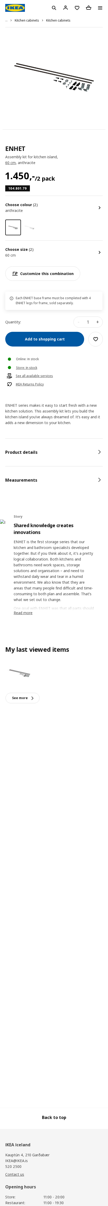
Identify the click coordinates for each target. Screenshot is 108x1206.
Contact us (14, 1174)
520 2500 (13, 1166)
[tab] (54, 452)
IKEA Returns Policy (30, 384)
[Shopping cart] (88, 7)
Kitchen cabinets (27, 20)
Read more (23, 612)
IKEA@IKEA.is (16, 1160)
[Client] (65, 7)
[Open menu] (100, 8)
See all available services (34, 376)
